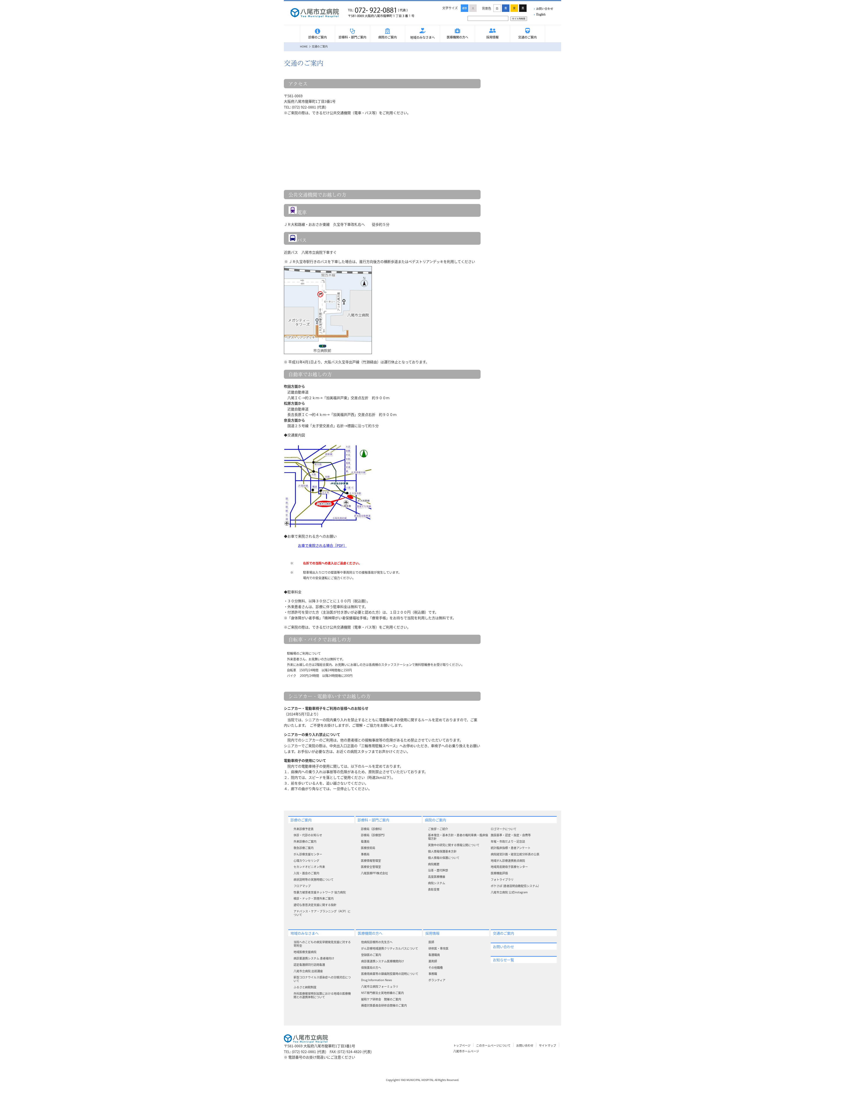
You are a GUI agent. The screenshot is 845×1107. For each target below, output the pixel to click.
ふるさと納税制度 (305, 987)
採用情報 (492, 37)
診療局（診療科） (372, 829)
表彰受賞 (433, 889)
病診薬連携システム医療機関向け (382, 961)
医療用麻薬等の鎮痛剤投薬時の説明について (389, 973)
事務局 (365, 854)
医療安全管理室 (371, 866)
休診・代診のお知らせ (308, 835)
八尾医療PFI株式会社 (374, 873)
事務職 (432, 973)
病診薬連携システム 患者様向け (314, 958)
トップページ (461, 1045)
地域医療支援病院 (305, 952)
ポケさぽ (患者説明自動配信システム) (515, 886)
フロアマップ (302, 886)
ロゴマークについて (503, 829)
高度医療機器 (436, 876)
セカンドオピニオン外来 (309, 866)
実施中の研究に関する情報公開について (453, 845)
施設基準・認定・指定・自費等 (511, 835)
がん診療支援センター (308, 854)
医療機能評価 (499, 873)
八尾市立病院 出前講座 (308, 971)
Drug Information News (376, 980)
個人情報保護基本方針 (442, 851)
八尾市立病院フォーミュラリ (379, 986)
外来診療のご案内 (305, 841)
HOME (304, 46)
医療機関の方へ (457, 37)
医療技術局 (368, 848)
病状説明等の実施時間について (314, 879)
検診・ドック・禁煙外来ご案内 (314, 898)
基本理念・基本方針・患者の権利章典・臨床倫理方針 (458, 836)
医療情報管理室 (371, 860)
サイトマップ (547, 1045)
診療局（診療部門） (374, 835)
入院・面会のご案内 (306, 873)
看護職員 (434, 955)
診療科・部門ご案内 (352, 37)
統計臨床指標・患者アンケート (511, 848)
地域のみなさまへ (422, 37)
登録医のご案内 (371, 955)
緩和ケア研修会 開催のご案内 (381, 999)
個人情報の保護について (443, 857)
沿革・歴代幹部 (438, 870)
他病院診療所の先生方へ (377, 942)
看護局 (365, 841)
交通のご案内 (527, 37)
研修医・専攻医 (438, 948)
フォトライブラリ (502, 879)
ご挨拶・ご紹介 (438, 829)
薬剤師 (432, 961)
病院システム (436, 883)
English (541, 14)
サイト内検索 (518, 18)
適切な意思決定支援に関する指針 (315, 905)
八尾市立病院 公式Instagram (509, 892)
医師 (431, 942)
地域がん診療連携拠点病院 (508, 860)
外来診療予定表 (304, 829)
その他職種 (435, 967)
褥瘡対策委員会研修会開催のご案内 (384, 1005)
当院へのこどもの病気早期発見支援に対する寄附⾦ (322, 943)
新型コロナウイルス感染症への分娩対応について (322, 979)
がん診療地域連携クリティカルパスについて (389, 948)
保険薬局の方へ (371, 967)
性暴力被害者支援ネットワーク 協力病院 (320, 892)
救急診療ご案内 (304, 848)
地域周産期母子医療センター (509, 866)
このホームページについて (493, 1045)
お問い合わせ (544, 8)
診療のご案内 (317, 37)
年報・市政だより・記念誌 (508, 841)
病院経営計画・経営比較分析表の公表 (515, 854)
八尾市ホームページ (466, 1051)
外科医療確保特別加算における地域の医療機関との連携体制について (322, 995)
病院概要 (433, 864)
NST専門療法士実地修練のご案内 (382, 993)
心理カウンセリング (306, 860)
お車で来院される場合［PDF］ (322, 545)
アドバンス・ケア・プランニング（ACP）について (322, 913)
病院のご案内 (387, 37)
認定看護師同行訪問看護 (309, 964)
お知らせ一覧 (503, 959)
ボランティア (436, 980)
